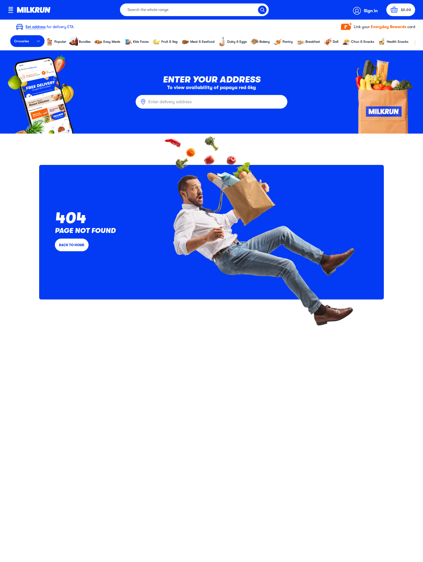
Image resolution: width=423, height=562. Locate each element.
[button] (378, 27)
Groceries (21, 41)
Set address (35, 27)
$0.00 (406, 10)
